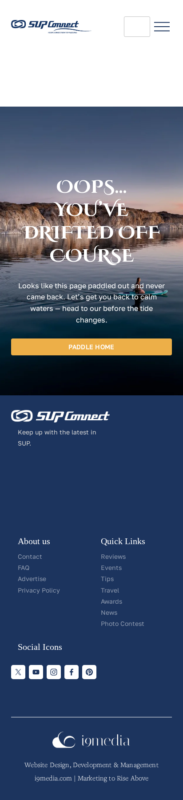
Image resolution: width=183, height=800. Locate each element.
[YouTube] (36, 672)
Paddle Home (91, 346)
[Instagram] (54, 672)
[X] (18, 672)
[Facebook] (71, 672)
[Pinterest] (89, 672)
